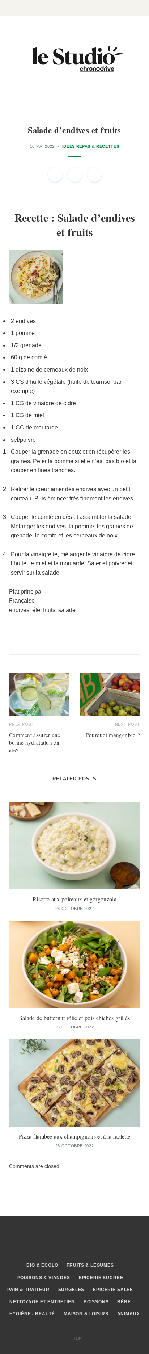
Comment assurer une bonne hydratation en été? (34, 742)
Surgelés (71, 1289)
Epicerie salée (113, 1289)
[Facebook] (55, 174)
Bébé (124, 1301)
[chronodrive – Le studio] (74, 57)
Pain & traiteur (28, 1289)
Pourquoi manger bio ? (113, 734)
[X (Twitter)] (54, 1241)
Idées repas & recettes (90, 146)
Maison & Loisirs (86, 1313)
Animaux (128, 1313)
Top (77, 1338)
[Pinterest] (94, 174)
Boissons (96, 1301)
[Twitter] (75, 174)
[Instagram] (74, 1241)
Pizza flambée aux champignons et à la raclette (75, 1136)
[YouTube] (113, 1241)
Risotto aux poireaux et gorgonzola (74, 899)
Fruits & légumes (90, 1265)
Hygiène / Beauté (32, 1313)
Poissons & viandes (43, 1277)
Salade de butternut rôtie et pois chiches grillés (74, 1018)
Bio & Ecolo (42, 1265)
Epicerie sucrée (101, 1277)
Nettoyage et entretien (41, 1301)
